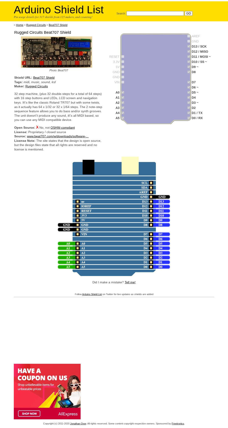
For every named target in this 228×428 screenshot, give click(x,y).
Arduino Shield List (92, 294)
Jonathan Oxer (78, 423)
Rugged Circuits (36, 25)
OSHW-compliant (63, 127)
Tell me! (130, 282)
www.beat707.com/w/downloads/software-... (58, 136)
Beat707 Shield (58, 25)
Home (19, 25)
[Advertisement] (114, 329)
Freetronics (178, 423)
